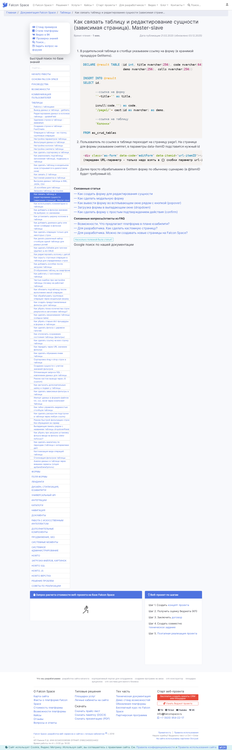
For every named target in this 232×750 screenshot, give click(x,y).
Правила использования (186, 732)
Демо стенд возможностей (133, 700)
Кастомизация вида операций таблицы (49, 453)
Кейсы (37, 715)
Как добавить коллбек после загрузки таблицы (48, 265)
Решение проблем (43, 580)
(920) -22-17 (172, 717)
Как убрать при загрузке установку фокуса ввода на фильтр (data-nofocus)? (51, 435)
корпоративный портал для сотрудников (112, 678)
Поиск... (195, 5)
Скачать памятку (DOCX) (90, 714)
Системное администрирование (45, 549)
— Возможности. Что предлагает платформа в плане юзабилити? (122, 224)
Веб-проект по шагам (164, 594)
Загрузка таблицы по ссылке (48, 191)
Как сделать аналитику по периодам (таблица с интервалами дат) (51, 445)
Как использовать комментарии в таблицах (50, 205)
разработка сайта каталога (75, 678)
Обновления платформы (131, 703)
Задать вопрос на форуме (44, 47)
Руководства (40, 84)
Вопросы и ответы (45, 722)
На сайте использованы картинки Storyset (177, 738)
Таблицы (37, 102)
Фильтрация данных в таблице (49, 142)
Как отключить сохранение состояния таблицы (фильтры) (49, 335)
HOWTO (36, 555)
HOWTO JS (37, 570)
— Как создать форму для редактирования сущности (113, 194)
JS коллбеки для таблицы (47, 187)
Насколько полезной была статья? (93, 239)
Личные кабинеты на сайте (92, 700)
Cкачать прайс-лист (87, 711)
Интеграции (39, 500)
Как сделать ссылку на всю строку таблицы (51, 342)
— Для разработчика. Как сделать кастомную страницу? (116, 228)
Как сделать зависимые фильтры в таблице (51, 393)
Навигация (38, 510)
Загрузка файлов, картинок (49, 560)
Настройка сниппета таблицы (49, 149)
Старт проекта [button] (105, 5)
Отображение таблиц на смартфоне (52, 270)
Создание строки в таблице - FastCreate (48, 127)
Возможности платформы (50, 711)
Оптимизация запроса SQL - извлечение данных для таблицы (50, 373)
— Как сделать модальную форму (99, 198)
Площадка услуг (85, 696)
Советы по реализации (46, 585)
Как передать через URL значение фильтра (50, 348)
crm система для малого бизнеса (121, 681)
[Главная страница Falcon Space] (5, 5)
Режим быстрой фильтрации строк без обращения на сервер (51, 421)
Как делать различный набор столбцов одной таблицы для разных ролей (49, 241)
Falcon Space (19, 5)
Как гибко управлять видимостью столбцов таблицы (51, 408)
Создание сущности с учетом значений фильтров (48, 367)
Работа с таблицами (44, 107)
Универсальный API (44, 495)
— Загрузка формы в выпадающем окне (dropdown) (112, 207)
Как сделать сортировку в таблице (51, 152)
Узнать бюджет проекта (179, 703)
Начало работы (41, 74)
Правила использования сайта (197, 747)
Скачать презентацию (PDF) (92, 718)
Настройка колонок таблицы (48, 145)
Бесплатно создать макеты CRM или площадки (177, 697)
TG (161, 710)
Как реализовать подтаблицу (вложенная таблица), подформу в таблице (51, 158)
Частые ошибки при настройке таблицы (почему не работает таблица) (49, 283)
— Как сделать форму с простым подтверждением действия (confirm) (126, 212)
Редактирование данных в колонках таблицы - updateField (52, 115)
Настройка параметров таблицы (50, 139)
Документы (39, 515)
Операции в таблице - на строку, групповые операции (50, 134)
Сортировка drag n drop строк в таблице (50, 361)
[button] (227, 4)
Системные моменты (45, 542)
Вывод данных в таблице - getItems (51, 110)
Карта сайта (41, 696)
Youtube (182, 710)
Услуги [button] (75, 5)
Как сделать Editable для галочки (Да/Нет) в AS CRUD (50, 249)
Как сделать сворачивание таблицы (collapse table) (52, 316)
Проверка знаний (47, 38)
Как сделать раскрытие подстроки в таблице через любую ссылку (51, 415)
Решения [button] (61, 5)
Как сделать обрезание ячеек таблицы (48, 354)
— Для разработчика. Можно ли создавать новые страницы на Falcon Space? (131, 233)
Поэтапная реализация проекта (177, 633)
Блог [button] (163, 5)
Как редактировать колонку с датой (52, 254)
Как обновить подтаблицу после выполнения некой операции (50, 291)
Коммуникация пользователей (41, 96)
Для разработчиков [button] (131, 5)
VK (192, 710)
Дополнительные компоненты (43, 530)
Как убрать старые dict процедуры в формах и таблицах (51, 323)
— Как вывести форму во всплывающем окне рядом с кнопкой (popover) (127, 203)
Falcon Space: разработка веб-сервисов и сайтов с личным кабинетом (69, 734)
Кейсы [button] (88, 5)
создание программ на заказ (149, 678)
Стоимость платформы (48, 707)
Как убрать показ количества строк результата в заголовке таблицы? (51, 310)
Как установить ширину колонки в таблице (51, 218)
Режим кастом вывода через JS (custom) (50, 380)
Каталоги (37, 505)
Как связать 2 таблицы (45, 174)
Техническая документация (133, 696)
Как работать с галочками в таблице (48, 275)
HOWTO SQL (38, 565)
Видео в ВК (42, 34)
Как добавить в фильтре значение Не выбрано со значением (50, 211)
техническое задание (162, 627)
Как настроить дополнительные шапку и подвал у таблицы (49, 386)
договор (177, 617)
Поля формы (39, 476)
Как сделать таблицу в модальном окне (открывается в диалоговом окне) (51, 168)
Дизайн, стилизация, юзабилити (45, 488)
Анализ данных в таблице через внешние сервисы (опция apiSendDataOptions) (50, 464)
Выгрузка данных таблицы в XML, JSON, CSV (51, 182)
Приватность (164, 732)
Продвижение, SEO (43, 537)
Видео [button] (152, 5)
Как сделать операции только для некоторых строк (51, 233)
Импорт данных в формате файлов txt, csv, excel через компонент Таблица (51, 401)
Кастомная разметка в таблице (49, 178)
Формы (36, 471)
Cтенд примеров (46, 27)
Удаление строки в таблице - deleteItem (48, 121)
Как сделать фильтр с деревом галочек (49, 329)
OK (224, 747)
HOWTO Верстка (41, 575)
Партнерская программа (131, 715)
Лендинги (38, 481)
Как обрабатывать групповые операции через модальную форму (51, 297)
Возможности (41, 89)
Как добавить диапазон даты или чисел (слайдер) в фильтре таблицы (50, 226)
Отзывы (38, 718)
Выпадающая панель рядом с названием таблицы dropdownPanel (51, 427)
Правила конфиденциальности (155, 747)
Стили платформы (46, 30)
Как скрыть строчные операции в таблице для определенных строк (51, 259)
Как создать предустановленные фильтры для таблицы (50, 303)
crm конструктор (174, 678)
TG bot (170, 710)
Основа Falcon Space (45, 79)
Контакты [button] (177, 5)
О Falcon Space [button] (42, 5)
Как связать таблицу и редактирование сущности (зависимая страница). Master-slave (51, 197)
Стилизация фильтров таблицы (49, 458)
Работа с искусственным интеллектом (47, 522)
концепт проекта (178, 605)
